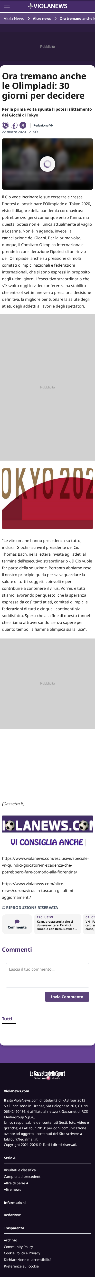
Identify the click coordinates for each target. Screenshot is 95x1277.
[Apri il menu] (7, 6)
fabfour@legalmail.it (21, 1139)
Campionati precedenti (22, 1176)
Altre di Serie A (16, 1183)
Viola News (14, 18)
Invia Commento (67, 996)
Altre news (42, 18)
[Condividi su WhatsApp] (5, 125)
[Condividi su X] (22, 125)
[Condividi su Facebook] (14, 125)
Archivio (10, 1240)
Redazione (12, 1214)
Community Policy (18, 1246)
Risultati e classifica (20, 1170)
